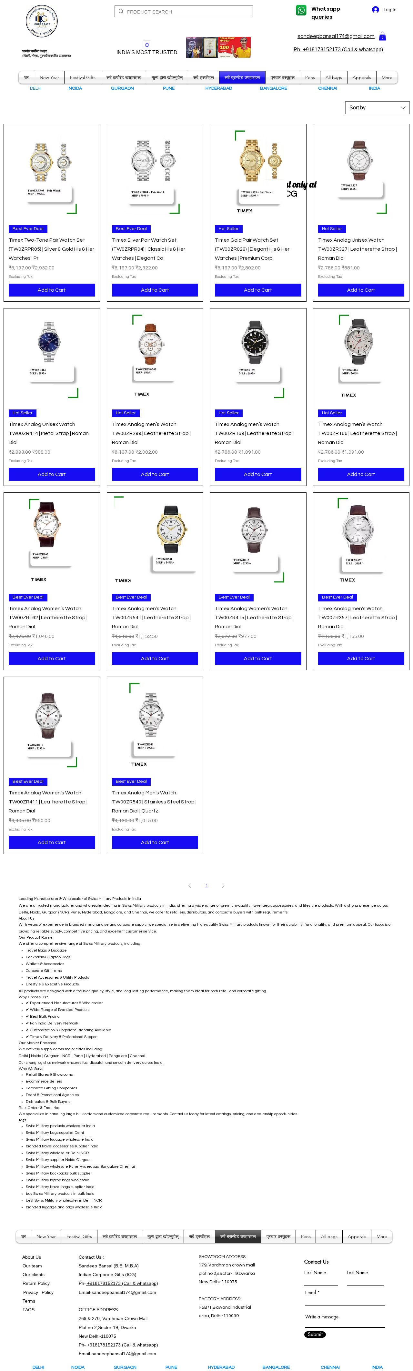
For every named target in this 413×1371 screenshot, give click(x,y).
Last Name (357, 1272)
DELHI (38, 1367)
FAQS (27, 1309)
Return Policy (36, 1283)
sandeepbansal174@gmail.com (336, 36)
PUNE (174, 1367)
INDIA (377, 1367)
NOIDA (80, 1367)
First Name (315, 1272)
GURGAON (127, 1367)
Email (310, 1292)
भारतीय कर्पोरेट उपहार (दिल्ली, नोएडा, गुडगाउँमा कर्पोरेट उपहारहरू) (46, 53)
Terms (29, 1301)
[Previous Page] (190, 885)
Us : (100, 1257)
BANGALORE (278, 1367)
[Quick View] (52, 172)
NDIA (375, 88)
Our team (31, 1265)
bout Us (33, 1257)
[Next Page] (223, 885)
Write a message (321, 1317)
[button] (382, 36)
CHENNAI (331, 1367)
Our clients (32, 1274)
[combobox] (377, 107)
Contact (87, 1257)
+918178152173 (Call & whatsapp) (122, 1283)
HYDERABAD (225, 1367)
